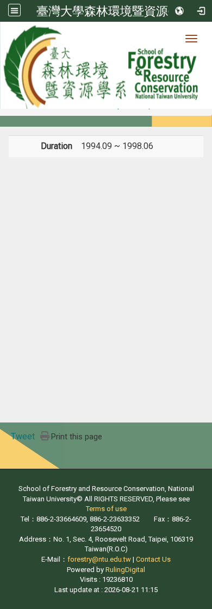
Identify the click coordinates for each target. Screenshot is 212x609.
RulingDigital (125, 570)
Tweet (23, 436)
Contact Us (153, 559)
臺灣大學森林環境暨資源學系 (114, 11)
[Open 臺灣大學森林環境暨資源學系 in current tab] (106, 65)
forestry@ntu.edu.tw (99, 559)
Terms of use (106, 509)
